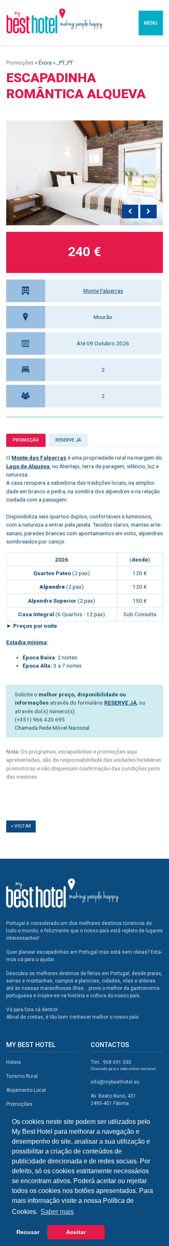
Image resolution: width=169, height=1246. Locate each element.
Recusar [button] (27, 1232)
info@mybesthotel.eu (115, 1082)
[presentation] (130, 212)
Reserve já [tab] (68, 440)
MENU (151, 23)
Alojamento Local (26, 1090)
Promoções (20, 63)
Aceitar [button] (76, 1232)
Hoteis (13, 1062)
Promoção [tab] (26, 440)
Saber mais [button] (57, 1211)
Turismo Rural (22, 1076)
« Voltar (21, 826)
